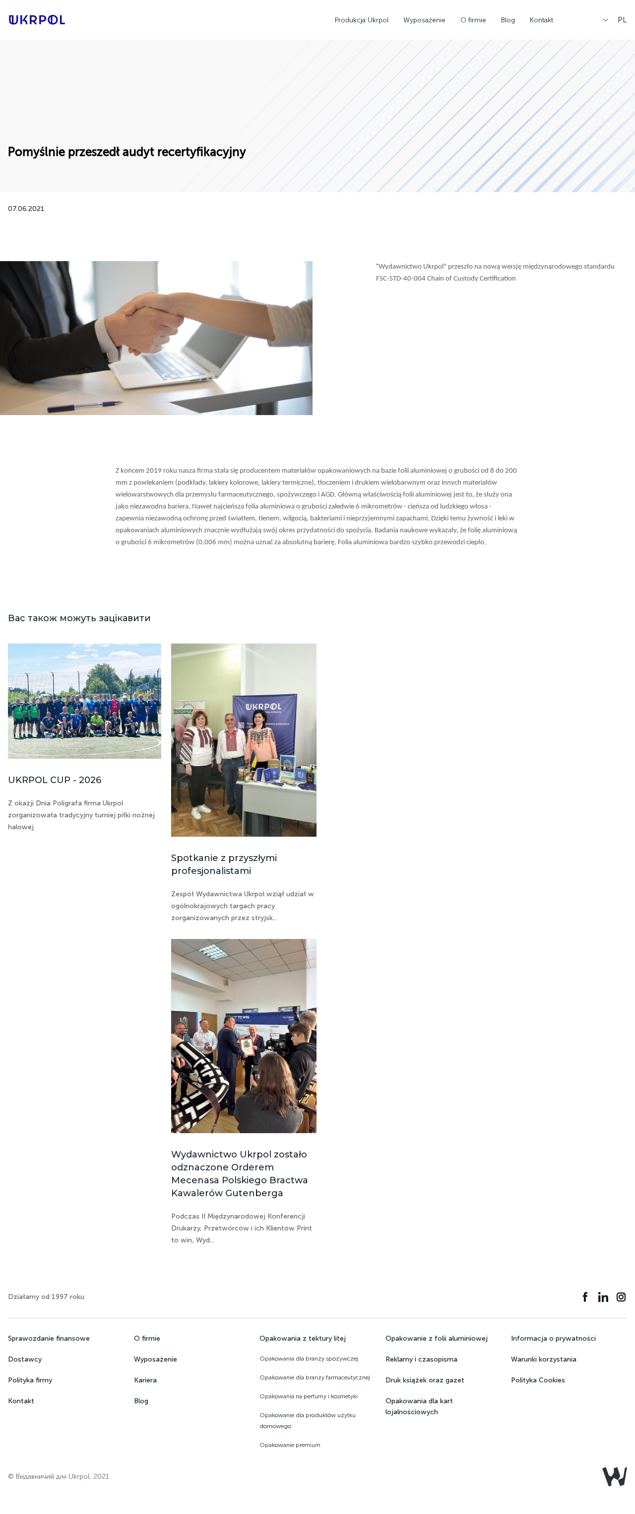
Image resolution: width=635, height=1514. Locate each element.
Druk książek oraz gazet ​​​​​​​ (425, 1380)
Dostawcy (25, 1359)
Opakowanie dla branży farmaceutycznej (314, 1377)
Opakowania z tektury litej (302, 1338)
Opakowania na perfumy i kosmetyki (308, 1396)
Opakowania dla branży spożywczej (308, 1358)
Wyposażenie (424, 20)
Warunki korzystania (543, 1359)
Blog (508, 20)
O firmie (473, 20)
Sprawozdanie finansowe (49, 1338)
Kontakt (541, 20)
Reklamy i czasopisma (421, 1359)
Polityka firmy (30, 1380)
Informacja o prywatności (553, 1338)
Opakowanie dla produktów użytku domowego (307, 1421)
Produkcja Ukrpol (361, 20)
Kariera (145, 1380)
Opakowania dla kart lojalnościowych (419, 1406)
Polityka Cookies (538, 1380)
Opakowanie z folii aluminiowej (436, 1338)
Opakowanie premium (289, 1445)
